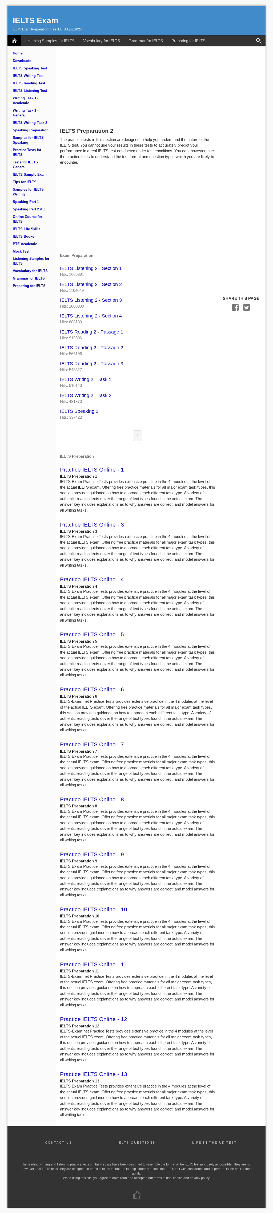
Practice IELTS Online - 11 (93, 964)
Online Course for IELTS (27, 219)
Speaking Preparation (31, 130)
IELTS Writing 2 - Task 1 (85, 379)
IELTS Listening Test (30, 91)
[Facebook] (235, 309)
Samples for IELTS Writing (28, 192)
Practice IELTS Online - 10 (93, 909)
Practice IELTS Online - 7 (92, 744)
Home (17, 53)
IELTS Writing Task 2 (30, 123)
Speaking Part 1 (26, 202)
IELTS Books (23, 236)
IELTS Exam (35, 20)
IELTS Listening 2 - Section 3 (91, 300)
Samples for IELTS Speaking (28, 140)
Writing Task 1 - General (25, 113)
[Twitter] (246, 309)
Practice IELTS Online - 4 (92, 579)
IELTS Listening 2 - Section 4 (91, 316)
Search (259, 40)
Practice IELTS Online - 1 (92, 469)
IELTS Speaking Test (30, 68)
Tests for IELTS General (25, 164)
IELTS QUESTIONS (136, 1142)
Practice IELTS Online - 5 (92, 634)
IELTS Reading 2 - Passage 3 (91, 363)
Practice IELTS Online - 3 (92, 524)
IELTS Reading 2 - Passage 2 (91, 347)
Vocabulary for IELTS (101, 40)
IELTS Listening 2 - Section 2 (91, 284)
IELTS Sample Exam (30, 174)
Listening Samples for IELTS (50, 40)
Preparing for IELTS (188, 40)
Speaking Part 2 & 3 (29, 209)
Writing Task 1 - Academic (25, 100)
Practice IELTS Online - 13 (93, 1074)
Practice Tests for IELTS (27, 152)
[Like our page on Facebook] (136, 1195)
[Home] (14, 40)
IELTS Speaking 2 (79, 411)
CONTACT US (58, 1142)
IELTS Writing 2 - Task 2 (85, 395)
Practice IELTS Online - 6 (92, 689)
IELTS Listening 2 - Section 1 (91, 268)
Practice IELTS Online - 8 (92, 799)
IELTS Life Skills (26, 229)
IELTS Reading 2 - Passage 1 (91, 332)
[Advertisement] (161, 86)
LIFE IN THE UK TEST (214, 1142)
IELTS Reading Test (29, 83)
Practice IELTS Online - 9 (92, 854)
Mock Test (21, 251)
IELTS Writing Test (28, 76)
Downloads (22, 61)
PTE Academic (25, 244)
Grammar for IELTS (146, 40)
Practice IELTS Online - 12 (93, 1019)
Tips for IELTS (25, 182)
